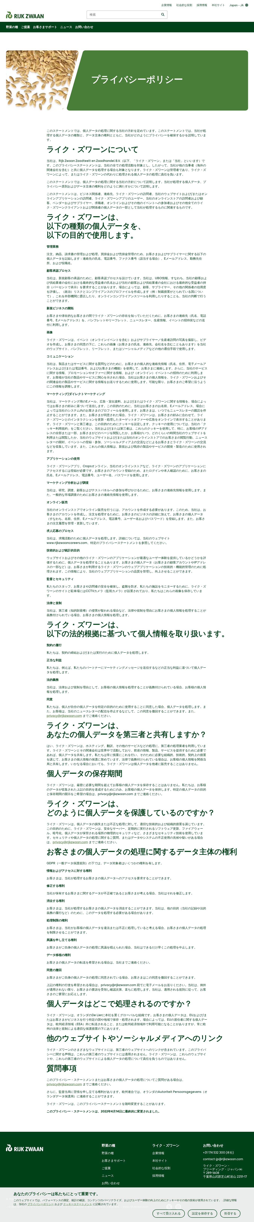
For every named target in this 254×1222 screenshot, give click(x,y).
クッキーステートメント (77, 1204)
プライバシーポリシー (40, 1204)
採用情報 (158, 1175)
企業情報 (158, 1153)
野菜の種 (108, 1153)
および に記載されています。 (73, 1204)
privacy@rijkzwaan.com (64, 715)
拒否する (230, 1213)
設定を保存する (202, 1213)
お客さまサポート (114, 1160)
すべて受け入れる (169, 1213)
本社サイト (159, 1160)
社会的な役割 (161, 1168)
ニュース (108, 1175)
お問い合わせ (111, 1183)
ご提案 (106, 1168)
